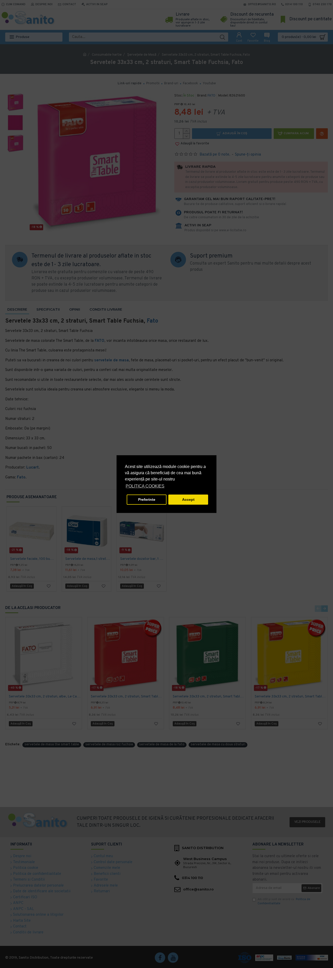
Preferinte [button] (146, 499)
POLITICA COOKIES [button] (145, 486)
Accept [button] (188, 499)
